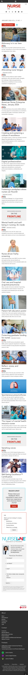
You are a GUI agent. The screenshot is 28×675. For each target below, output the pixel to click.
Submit (14, 530)
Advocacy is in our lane (12, 43)
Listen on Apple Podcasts (11, 655)
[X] (9, 11)
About (3, 616)
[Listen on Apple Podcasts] (4, 656)
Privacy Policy (14, 664)
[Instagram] (12, 11)
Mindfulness (9, 521)
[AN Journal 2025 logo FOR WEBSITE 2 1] (14, 7)
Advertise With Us (5, 632)
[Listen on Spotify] (4, 653)
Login (3, 624)
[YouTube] (18, 11)
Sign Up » (8, 583)
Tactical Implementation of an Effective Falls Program (13, 648)
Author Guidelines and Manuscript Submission (11, 637)
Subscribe (4, 622)
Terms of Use (6, 664)
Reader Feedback (5, 635)
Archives (3, 619)
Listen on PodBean (10, 658)
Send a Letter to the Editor (7, 634)
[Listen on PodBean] (4, 659)
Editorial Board (5, 617)
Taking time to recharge (11, 527)
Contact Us (4, 630)
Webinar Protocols (5, 639)
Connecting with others (11, 523)
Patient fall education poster (14, 311)
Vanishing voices (9, 448)
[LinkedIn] (15, 11)
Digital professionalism (11, 162)
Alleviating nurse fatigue (12, 70)
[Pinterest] (21, 11)
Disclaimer (22, 664)
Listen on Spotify (9, 652)
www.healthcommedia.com (20, 609)
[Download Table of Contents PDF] (17, 24)
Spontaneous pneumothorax (14, 395)
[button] (1, 1)
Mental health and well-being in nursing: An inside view (13, 225)
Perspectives (4, 621)
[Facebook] (6, 11)
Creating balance (10, 525)
